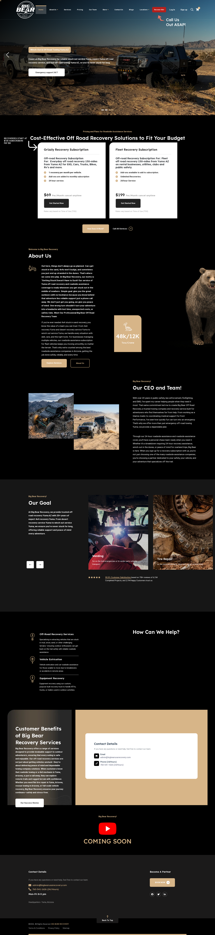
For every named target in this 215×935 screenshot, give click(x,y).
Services (67, 10)
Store (105, 10)
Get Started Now (56, 203)
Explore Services (54, 363)
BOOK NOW (160, 882)
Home (41, 10)
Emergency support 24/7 (47, 72)
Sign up (184, 10)
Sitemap (66, 928)
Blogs (131, 10)
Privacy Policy (53, 928)
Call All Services (120, 229)
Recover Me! (159, 10)
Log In (172, 10)
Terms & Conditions (36, 928)
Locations (144, 10)
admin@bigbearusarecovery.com (115, 757)
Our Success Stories (30, 803)
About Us (52, 10)
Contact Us (118, 10)
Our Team (93, 10)
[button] (207, 55)
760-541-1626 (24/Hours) (112, 765)
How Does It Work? (95, 229)
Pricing (80, 10)
